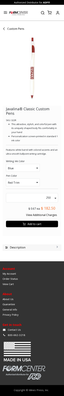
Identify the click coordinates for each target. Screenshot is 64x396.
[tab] (32, 247)
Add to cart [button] (34, 224)
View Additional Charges (41, 215)
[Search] (43, 12)
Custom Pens (15, 29)
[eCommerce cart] (49, 13)
